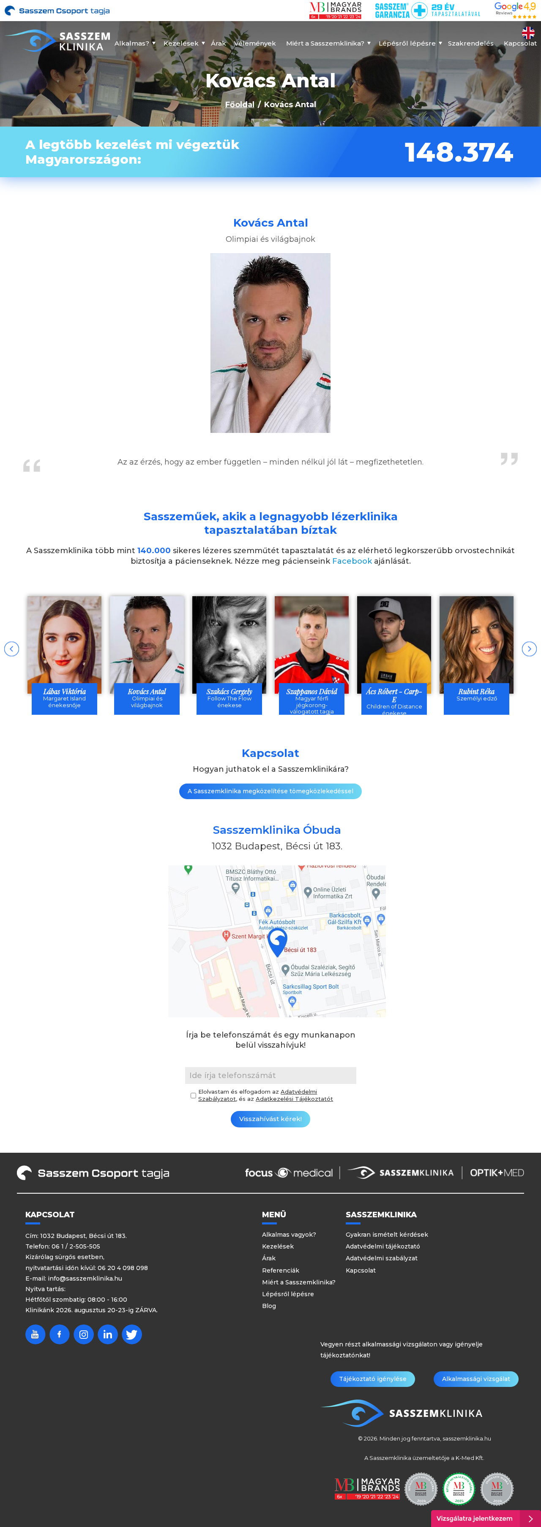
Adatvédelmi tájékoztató (383, 1246)
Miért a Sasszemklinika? (325, 43)
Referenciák (280, 1270)
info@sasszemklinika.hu (85, 1278)
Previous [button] (11, 648)
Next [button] (529, 648)
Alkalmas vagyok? (289, 1234)
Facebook (352, 561)
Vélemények (255, 43)
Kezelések (181, 43)
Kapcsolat (520, 43)
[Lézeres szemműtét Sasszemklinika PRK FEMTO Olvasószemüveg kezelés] (57, 41)
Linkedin (108, 1334)
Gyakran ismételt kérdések (387, 1234)
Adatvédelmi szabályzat (382, 1258)
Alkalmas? (132, 43)
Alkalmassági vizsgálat (476, 1379)
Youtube (35, 1334)
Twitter (132, 1334)
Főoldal (239, 104)
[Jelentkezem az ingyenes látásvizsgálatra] (486, 1518)
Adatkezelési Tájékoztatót (294, 1098)
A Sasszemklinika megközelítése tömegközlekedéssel (270, 791)
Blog (269, 1306)
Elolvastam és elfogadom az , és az (265, 1095)
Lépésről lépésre (407, 43)
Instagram (84, 1334)
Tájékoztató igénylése (373, 1379)
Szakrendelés (471, 43)
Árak (218, 43)
